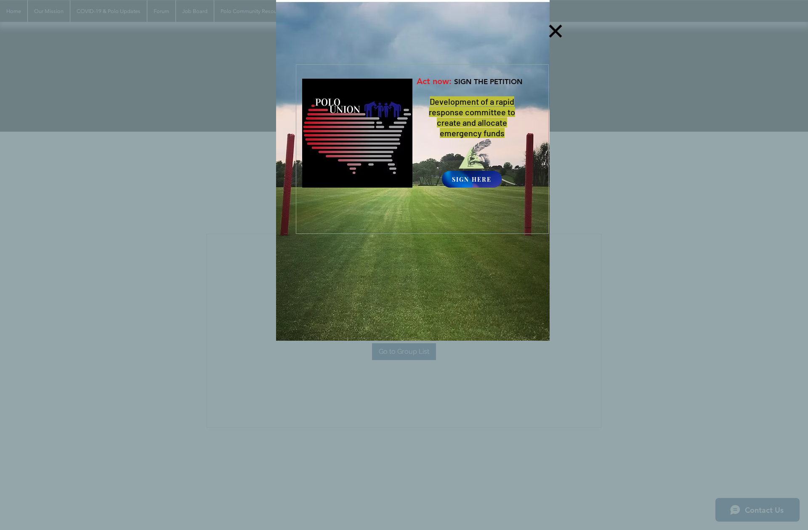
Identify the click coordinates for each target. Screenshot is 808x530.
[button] (555, 31)
